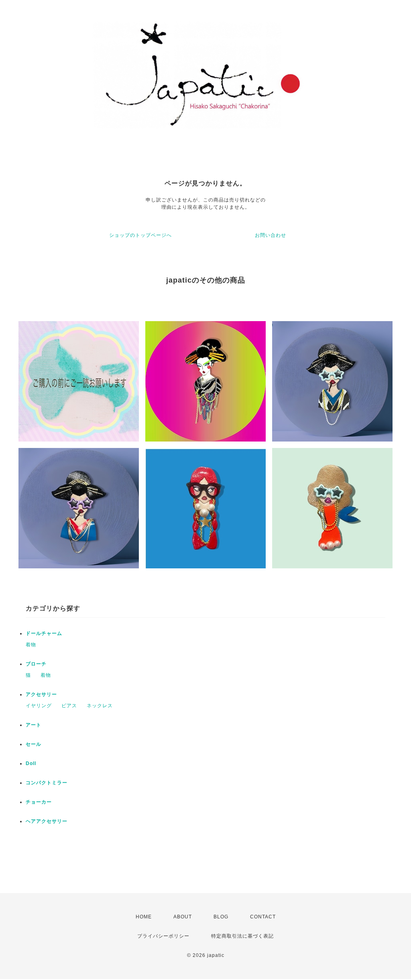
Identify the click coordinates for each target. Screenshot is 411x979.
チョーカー (39, 802)
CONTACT (263, 917)
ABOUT (182, 917)
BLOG (221, 917)
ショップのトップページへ (140, 235)
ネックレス (100, 705)
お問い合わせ (270, 235)
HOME (144, 917)
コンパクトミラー (46, 783)
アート (33, 725)
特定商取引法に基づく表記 (242, 936)
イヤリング (39, 705)
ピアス (69, 705)
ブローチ (36, 664)
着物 (31, 644)
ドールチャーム (44, 633)
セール (33, 744)
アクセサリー (41, 694)
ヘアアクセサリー (46, 821)
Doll (31, 763)
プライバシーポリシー (163, 936)
